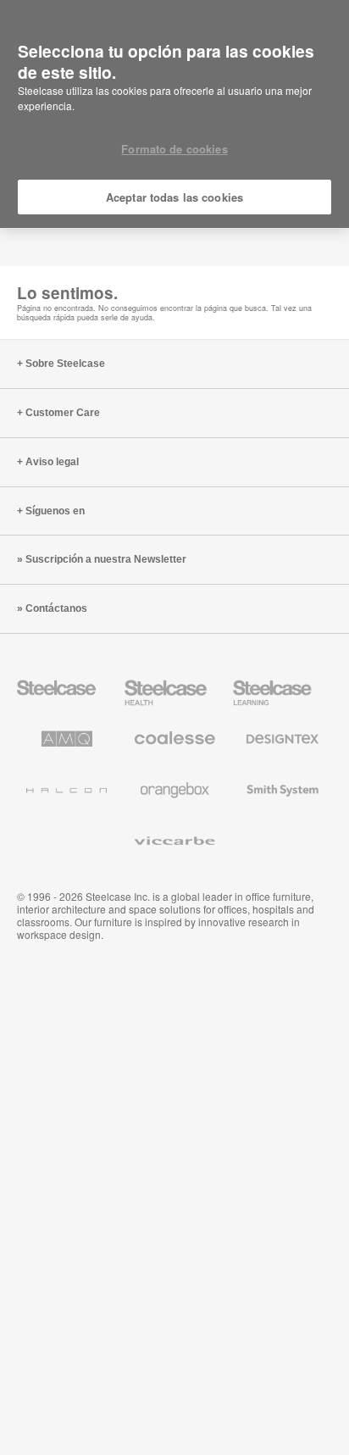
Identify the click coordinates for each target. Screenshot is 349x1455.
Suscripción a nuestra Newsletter (105, 559)
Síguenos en (55, 511)
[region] (174, 114)
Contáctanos (56, 608)
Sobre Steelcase (65, 363)
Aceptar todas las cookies (174, 197)
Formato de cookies (174, 149)
